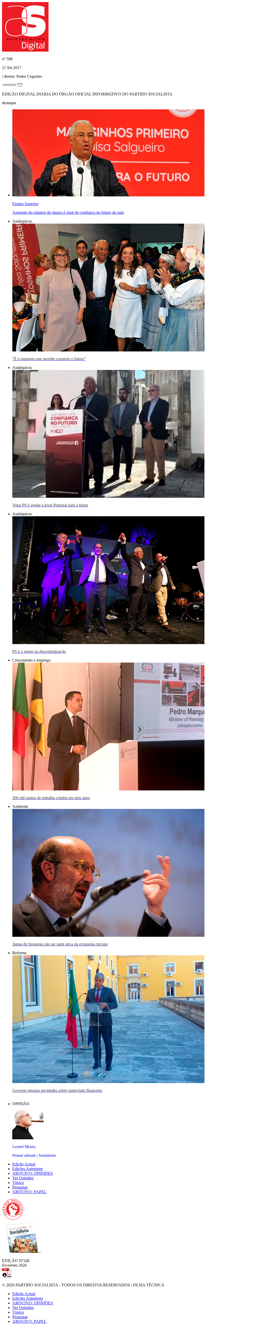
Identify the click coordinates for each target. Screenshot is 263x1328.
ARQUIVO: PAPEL (29, 1192)
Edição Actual (23, 1164)
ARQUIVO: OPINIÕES (32, 1173)
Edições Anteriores (27, 1169)
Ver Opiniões (23, 1178)
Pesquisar (20, 1187)
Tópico (18, 1182)
